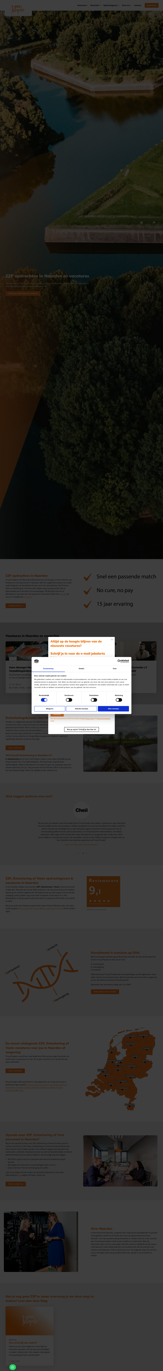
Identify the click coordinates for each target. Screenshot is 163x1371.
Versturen (57, 714)
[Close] (112, 639)
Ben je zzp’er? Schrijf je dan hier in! (81, 729)
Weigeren (49, 709)
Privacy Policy (89, 719)
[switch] (69, 700)
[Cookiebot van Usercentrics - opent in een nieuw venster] (119, 661)
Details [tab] (81, 668)
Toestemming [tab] (48, 668)
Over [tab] (115, 668)
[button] (12, 1367)
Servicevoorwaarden (103, 719)
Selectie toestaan (81, 709)
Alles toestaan (113, 709)
